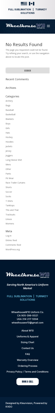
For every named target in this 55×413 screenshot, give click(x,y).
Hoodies (9, 141)
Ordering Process (27, 365)
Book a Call (27, 381)
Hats (8, 132)
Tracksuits (10, 214)
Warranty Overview (27, 359)
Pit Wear (10, 178)
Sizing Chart (27, 342)
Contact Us (28, 348)
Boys (8, 123)
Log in (8, 235)
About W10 (27, 330)
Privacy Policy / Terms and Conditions (27, 371)
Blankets (10, 119)
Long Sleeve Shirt (14, 159)
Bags (8, 105)
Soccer (9, 191)
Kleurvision (26, 403)
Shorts (9, 187)
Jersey (8, 150)
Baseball (10, 110)
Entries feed (11, 240)
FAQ (27, 354)
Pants (8, 173)
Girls (8, 128)
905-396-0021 (29, 315)
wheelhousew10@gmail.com (27, 322)
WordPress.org (13, 249)
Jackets (9, 146)
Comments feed (13, 244)
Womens (10, 223)
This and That (12, 210)
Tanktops (10, 205)
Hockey (9, 137)
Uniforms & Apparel (27, 336)
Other (8, 169)
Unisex (9, 219)
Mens (8, 164)
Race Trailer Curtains (15, 182)
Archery (9, 100)
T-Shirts (9, 201)
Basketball (10, 114)
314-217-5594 (30, 319)
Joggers (9, 155)
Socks (8, 196)
